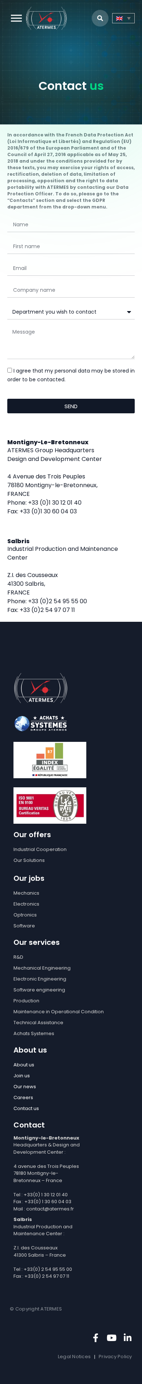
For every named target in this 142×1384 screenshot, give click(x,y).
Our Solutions (29, 860)
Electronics (26, 903)
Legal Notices (74, 1356)
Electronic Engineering (39, 978)
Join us (21, 1075)
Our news (24, 1086)
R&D (18, 957)
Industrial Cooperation (40, 849)
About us (23, 1064)
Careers (23, 1097)
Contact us (26, 1108)
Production (26, 1000)
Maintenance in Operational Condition (58, 1011)
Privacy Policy (115, 1356)
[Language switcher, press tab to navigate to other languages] (123, 18)
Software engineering (39, 989)
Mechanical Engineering (42, 968)
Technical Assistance (38, 1022)
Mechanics (26, 893)
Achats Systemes (33, 1033)
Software (24, 925)
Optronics (25, 914)
